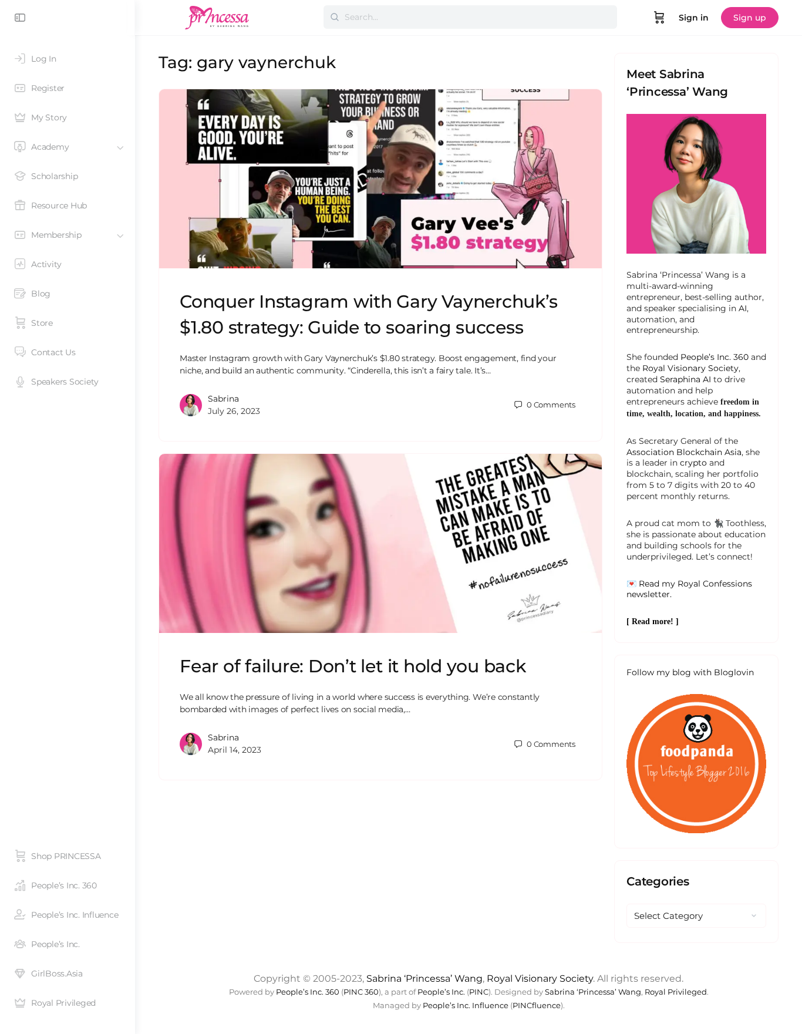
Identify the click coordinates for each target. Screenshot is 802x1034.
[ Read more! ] (652, 621)
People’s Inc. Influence (465, 1005)
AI (743, 308)
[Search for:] (470, 17)
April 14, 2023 (234, 750)
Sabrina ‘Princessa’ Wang (424, 978)
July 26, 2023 (234, 411)
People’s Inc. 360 (714, 357)
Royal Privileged (676, 992)
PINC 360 (361, 992)
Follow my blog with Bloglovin (690, 672)
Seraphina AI (685, 379)
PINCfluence (537, 1005)
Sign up (749, 17)
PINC (478, 992)
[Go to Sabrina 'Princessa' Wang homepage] (217, 16)
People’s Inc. (441, 992)
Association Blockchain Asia (684, 452)
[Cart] (659, 17)
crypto (693, 462)
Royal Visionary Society (690, 368)
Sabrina (223, 398)
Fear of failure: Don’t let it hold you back (353, 666)
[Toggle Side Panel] (20, 18)
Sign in (694, 17)
